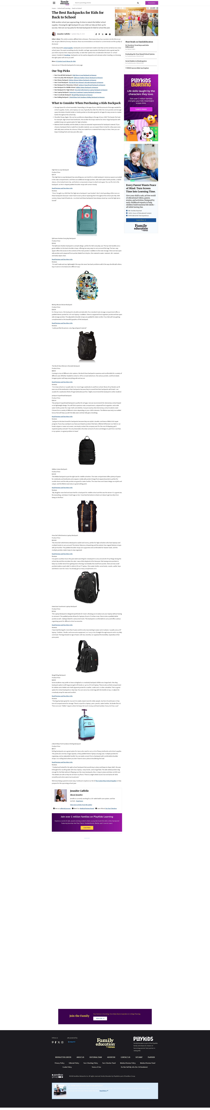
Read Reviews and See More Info (62, 188)
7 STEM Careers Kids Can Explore (137, 68)
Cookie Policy (67, 1067)
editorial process (65, 808)
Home (54, 8)
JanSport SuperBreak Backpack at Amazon (92, 85)
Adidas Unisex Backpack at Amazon (87, 87)
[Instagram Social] (62, 1042)
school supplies (68, 48)
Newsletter (151, 3)
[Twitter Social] (59, 1042)
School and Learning (64, 8)
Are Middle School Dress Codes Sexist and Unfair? (85, 1085)
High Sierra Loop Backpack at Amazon (84, 75)
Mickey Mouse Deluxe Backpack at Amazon (82, 80)
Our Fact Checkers (111, 808)
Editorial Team (95, 1057)
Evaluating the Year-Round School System (140, 54)
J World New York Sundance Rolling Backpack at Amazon (87, 97)
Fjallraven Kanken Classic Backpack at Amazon (88, 78)
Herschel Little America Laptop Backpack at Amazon (91, 90)
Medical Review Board (87, 808)
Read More (103, 1091)
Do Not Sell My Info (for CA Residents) (134, 1067)
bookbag (67, 55)
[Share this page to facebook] (96, 34)
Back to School (77, 8)
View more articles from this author (81, 805)
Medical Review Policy (128, 1063)
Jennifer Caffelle (79, 790)
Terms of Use (96, 1067)
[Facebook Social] (55, 1042)
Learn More (86, 828)
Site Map (139, 1057)
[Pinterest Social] (53, 1042)
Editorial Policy (74, 1063)
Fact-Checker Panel (109, 1063)
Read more (79, 801)
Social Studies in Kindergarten (136, 61)
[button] (102, 34)
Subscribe (99, 1018)
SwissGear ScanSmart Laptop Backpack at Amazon (85, 92)
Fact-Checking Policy (91, 1063)
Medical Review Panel (147, 1063)
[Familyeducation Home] (105, 1043)
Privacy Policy (59, 1063)
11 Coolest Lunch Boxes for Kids (66, 61)
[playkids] (141, 107)
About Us (80, 1057)
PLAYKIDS (151, 1057)
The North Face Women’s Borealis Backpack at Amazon (86, 82)
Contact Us (125, 1057)
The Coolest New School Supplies (105, 781)
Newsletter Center (63, 1057)
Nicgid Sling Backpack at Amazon (82, 95)
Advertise (111, 1057)
